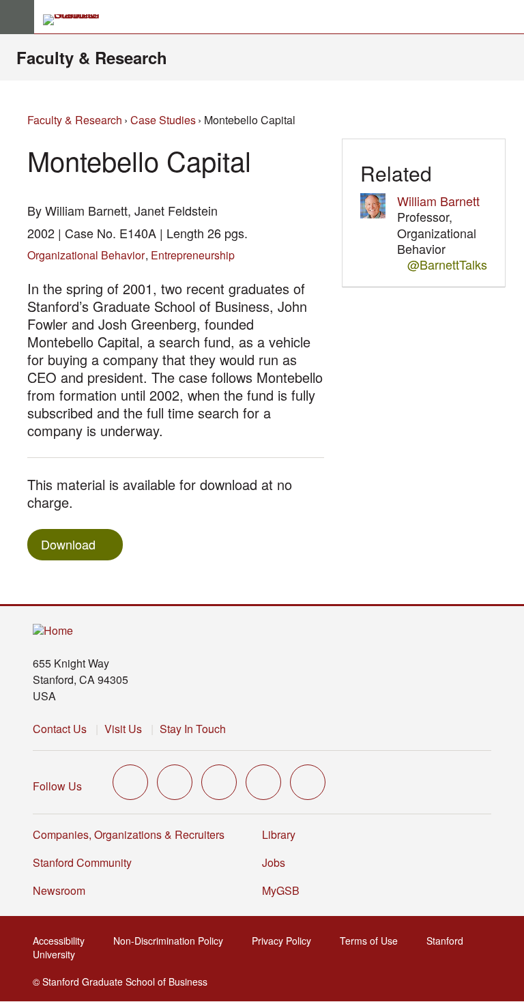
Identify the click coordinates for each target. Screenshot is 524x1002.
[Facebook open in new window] (174, 782)
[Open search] (508, 17)
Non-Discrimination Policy (172, 940)
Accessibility (63, 940)
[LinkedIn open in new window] (307, 782)
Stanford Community (82, 862)
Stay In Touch (193, 728)
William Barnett (438, 201)
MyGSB (285, 890)
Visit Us (123, 728)
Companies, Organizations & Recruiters (128, 834)
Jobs (273, 862)
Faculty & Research (91, 57)
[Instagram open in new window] (219, 782)
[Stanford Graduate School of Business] (77, 19)
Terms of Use (373, 940)
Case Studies (163, 120)
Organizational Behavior (86, 255)
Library (278, 834)
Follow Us (57, 786)
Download (68, 544)
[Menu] (17, 17)
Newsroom (59, 890)
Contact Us (60, 728)
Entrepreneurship (193, 255)
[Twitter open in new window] (130, 782)
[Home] (53, 631)
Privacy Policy (285, 940)
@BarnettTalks (447, 264)
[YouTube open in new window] (263, 782)
